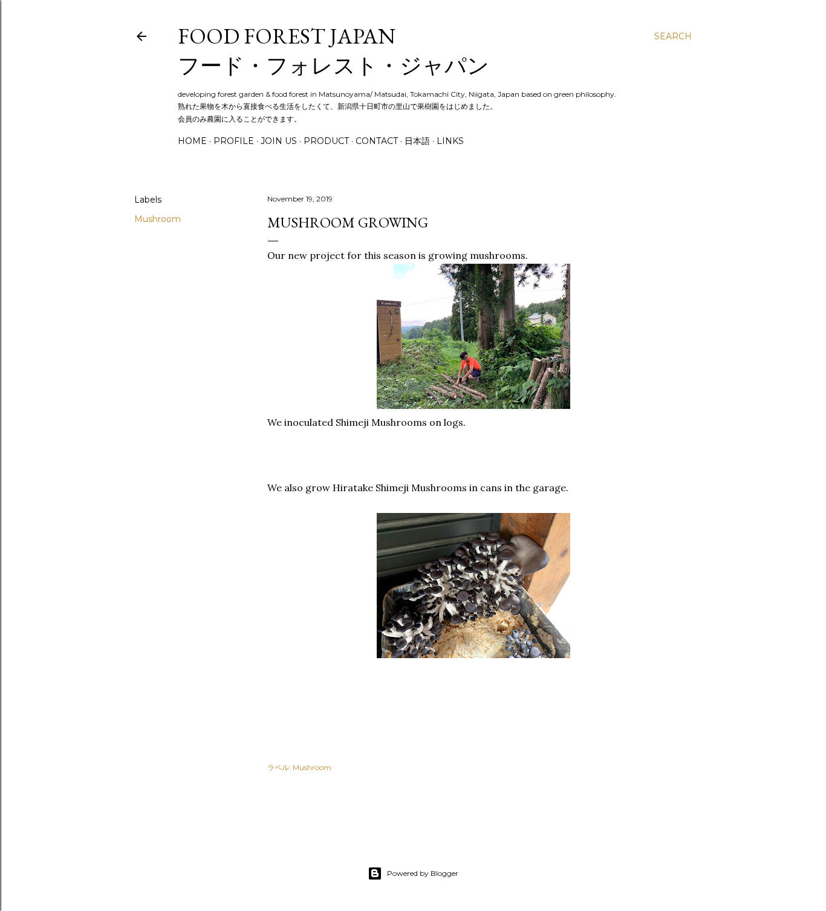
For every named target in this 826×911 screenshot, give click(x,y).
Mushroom (157, 219)
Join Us (279, 141)
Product (326, 141)
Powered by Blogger (422, 873)
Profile (233, 141)
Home (192, 141)
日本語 (417, 141)
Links (450, 141)
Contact (377, 141)
